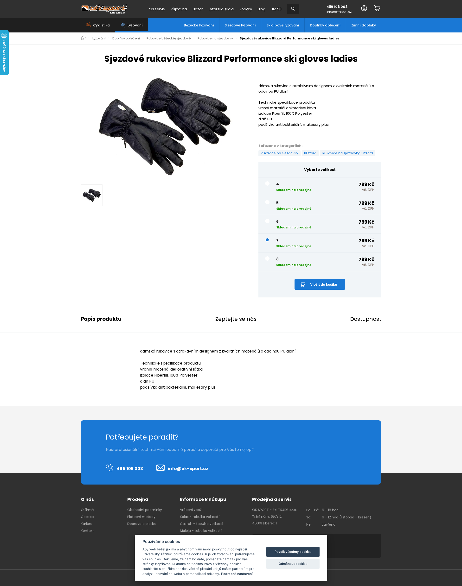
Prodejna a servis (272, 499)
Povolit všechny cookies (293, 552)
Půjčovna (179, 9)
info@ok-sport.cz (339, 12)
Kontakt (87, 530)
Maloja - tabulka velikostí (201, 530)
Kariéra (86, 523)
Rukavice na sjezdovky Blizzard (347, 153)
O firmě (87, 509)
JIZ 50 (276, 9)
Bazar (198, 9)
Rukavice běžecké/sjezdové (169, 38)
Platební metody (141, 516)
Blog (261, 9)
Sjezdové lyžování (240, 25)
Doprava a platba (141, 523)
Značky (245, 9)
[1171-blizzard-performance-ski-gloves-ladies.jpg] (165, 127)
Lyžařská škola (221, 9)
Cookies (87, 516)
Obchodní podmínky (144, 509)
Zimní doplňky (363, 25)
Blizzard (310, 153)
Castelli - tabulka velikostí (201, 523)
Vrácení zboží (191, 509)
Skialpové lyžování (283, 25)
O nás (87, 499)
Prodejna (137, 499)
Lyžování (99, 38)
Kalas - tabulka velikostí (199, 516)
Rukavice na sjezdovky (215, 38)
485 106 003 (337, 6)
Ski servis (157, 9)
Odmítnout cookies (293, 564)
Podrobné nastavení (237, 574)
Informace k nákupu (203, 499)
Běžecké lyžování (199, 25)
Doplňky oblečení (325, 25)
